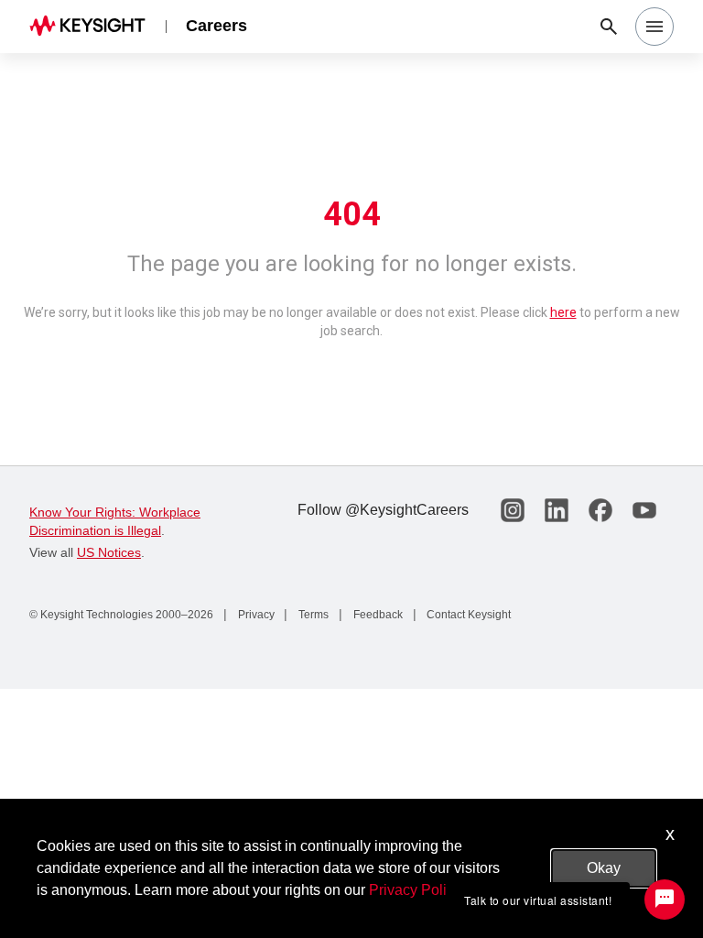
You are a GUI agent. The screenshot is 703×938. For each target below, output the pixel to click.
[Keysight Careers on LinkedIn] (556, 510)
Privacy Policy (415, 890)
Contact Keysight (467, 614)
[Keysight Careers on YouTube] (644, 510)
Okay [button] (604, 868)
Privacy (255, 614)
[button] (654, 26)
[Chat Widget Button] (664, 899)
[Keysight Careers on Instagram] (512, 510)
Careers (216, 25)
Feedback (377, 614)
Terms (312, 614)
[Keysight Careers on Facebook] (600, 510)
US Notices (109, 552)
